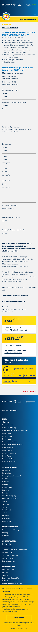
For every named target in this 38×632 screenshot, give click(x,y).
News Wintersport (8, 462)
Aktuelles (5, 422)
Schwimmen (6, 493)
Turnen (4, 513)
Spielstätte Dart (7, 558)
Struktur (5, 575)
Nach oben (28, 391)
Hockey (5, 484)
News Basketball (8, 425)
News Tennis (7, 450)
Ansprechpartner (8, 569)
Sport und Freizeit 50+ (10, 498)
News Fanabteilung (9, 428)
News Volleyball (8, 459)
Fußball (5, 479)
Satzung (5, 533)
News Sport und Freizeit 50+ (12, 445)
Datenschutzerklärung (10, 611)
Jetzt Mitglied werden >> (16, 330)
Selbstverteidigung (9, 496)
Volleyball (5, 515)
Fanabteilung (7, 473)
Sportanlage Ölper (8, 561)
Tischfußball (6, 510)
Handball (5, 481)
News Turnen (7, 456)
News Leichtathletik (9, 442)
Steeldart (5, 504)
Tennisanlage (7, 547)
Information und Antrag (10, 530)
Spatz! (4, 501)
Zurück (7, 25)
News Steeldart (7, 447)
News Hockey (7, 439)
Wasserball (6, 518)
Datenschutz (6, 535)
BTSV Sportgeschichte (10, 581)
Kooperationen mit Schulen (12, 584)
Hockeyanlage (7, 544)
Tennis (4, 507)
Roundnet (5, 490)
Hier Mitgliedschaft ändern (13, 301)
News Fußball (7, 433)
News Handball (7, 436)
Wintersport (6, 521)
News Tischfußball (9, 453)
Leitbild (5, 572)
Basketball (6, 470)
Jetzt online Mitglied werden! (15, 295)
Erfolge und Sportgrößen (11, 578)
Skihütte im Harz (8, 552)
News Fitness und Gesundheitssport (15, 430)
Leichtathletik (7, 487)
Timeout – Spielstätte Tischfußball (14, 550)
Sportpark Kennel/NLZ (10, 555)
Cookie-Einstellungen (19, 628)
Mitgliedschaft (10, 28)
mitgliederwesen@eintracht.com (14, 309)
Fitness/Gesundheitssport (11, 476)
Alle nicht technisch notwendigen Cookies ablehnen (19, 624)
